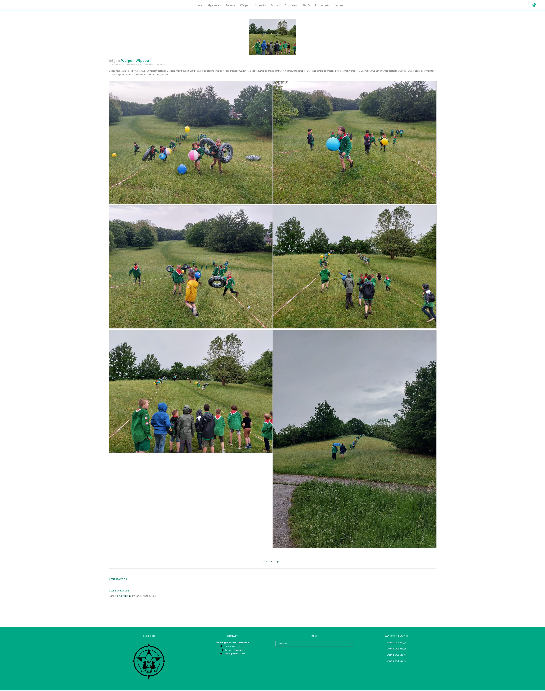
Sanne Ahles (148, 64)
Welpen (133, 64)
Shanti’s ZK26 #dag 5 (396, 648)
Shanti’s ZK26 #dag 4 (396, 654)
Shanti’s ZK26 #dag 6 (396, 642)
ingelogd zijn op (124, 595)
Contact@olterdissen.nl (234, 653)
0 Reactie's (162, 64)
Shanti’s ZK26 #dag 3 (396, 661)
